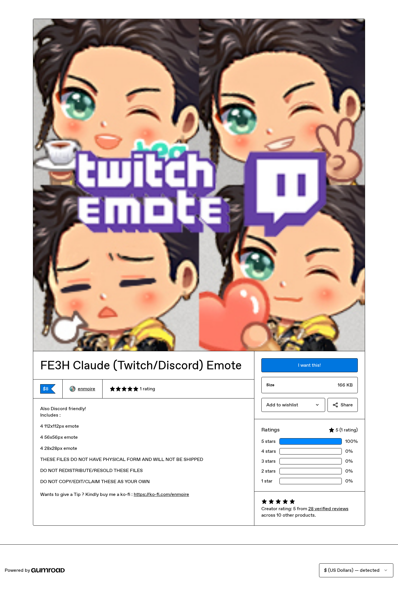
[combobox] (293, 405)
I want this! (309, 365)
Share (347, 405)
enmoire (86, 388)
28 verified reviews (328, 508)
